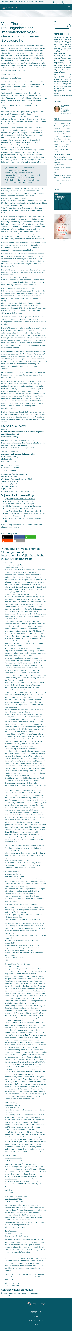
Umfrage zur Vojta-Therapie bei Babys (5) (20, 508)
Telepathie (68, 170)
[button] (7, 537)
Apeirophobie (57, 128)
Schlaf (62, 167)
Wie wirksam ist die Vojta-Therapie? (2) (19, 501)
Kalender (67, 144)
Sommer (56, 170)
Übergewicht (61, 183)
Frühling (56, 141)
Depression (67, 136)
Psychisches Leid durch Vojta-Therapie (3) (20, 504)
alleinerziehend (66, 123)
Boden (69, 133)
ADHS (55, 123)
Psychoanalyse (60, 157)
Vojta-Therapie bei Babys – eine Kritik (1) (20, 499)
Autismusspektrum (59, 131)
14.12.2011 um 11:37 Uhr (13, 1105)
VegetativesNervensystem (62, 175)
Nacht (69, 154)
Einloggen (56, 3)
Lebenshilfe (58, 154)
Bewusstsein (56, 133)
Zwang (55, 183)
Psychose (57, 162)
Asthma (69, 128)
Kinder (56, 147)
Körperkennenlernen (59, 152)
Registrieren (65, 3)
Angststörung (66, 126)
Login (36, 1325)
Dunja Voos (9, 1155)
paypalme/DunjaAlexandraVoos (63, 95)
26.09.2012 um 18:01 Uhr (13, 874)
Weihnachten (57, 180)
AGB (36, 1316)
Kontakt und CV (36, 1320)
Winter (63, 180)
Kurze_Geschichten (61, 149)
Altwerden (56, 126)
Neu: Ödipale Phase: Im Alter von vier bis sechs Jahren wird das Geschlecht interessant (23, 2)
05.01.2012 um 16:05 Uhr (13, 966)
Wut (66, 180)
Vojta (55, 177)
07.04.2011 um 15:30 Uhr (13, 1233)
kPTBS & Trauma (65, 147)
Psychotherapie (59, 164)
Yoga (69, 180)
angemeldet (13, 1293)
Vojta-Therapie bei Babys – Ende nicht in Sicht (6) (23, 511)
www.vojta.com (12, 491)
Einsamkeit (57, 139)
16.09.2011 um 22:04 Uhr (13, 1158)
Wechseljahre (67, 177)
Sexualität (68, 167)
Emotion (68, 139)
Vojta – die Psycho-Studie (20, 147)
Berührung (68, 131)
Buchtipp (56, 136)
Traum (55, 172)
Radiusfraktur (57, 167)
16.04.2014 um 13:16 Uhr (13, 565)
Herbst (62, 141)
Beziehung (63, 133)
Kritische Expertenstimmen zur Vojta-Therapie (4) (23, 506)
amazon (62, 241)
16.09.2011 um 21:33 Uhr (13, 1199)
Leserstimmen (36, 1312)
